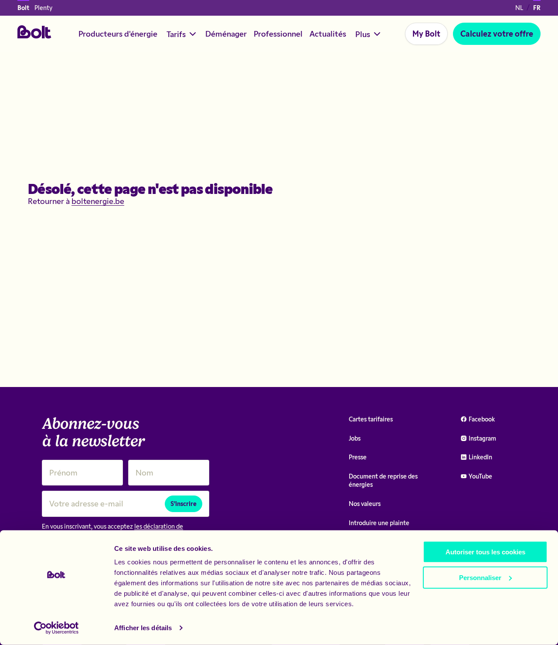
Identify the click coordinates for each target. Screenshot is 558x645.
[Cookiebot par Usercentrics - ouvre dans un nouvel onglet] (56, 628)
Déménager (226, 33)
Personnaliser (480, 577)
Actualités (328, 33)
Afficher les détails (143, 627)
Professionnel (278, 33)
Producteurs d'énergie (117, 33)
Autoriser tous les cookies (485, 552)
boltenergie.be (97, 201)
